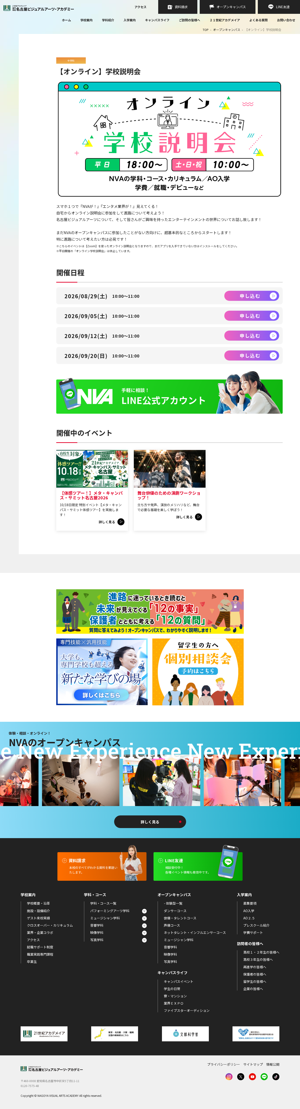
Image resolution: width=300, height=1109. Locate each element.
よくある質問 (258, 20)
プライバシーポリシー (223, 1064)
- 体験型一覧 (173, 903)
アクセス (140, 7)
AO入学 (248, 910)
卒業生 (32, 961)
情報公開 (272, 1064)
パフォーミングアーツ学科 (109, 911)
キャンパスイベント (178, 981)
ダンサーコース (175, 910)
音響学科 (96, 925)
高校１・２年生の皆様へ (261, 952)
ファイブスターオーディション (187, 1010)
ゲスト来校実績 (38, 918)
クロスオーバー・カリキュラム (50, 925)
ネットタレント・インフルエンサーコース (195, 932)
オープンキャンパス (226, 29)
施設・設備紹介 (38, 910)
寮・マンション (175, 996)
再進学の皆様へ (254, 967)
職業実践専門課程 (40, 954)
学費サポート (253, 932)
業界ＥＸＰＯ (174, 1003)
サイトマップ (253, 1064)
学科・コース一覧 (103, 903)
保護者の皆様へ (254, 974)
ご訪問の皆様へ (189, 20)
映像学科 (96, 932)
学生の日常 (172, 988)
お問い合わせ (286, 20)
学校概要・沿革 (38, 903)
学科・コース (95, 894)
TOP (206, 29)
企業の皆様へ (253, 988)
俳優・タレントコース (180, 918)
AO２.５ (249, 918)
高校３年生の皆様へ (258, 959)
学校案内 (86, 20)
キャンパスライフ (157, 20)
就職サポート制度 (40, 947)
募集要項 (249, 903)
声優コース (172, 925)
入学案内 (130, 20)
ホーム (66, 20)
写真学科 (96, 940)
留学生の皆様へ (254, 981)
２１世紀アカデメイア (225, 20)
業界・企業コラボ (40, 932)
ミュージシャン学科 (105, 918)
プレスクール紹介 (256, 925)
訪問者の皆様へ (250, 943)
